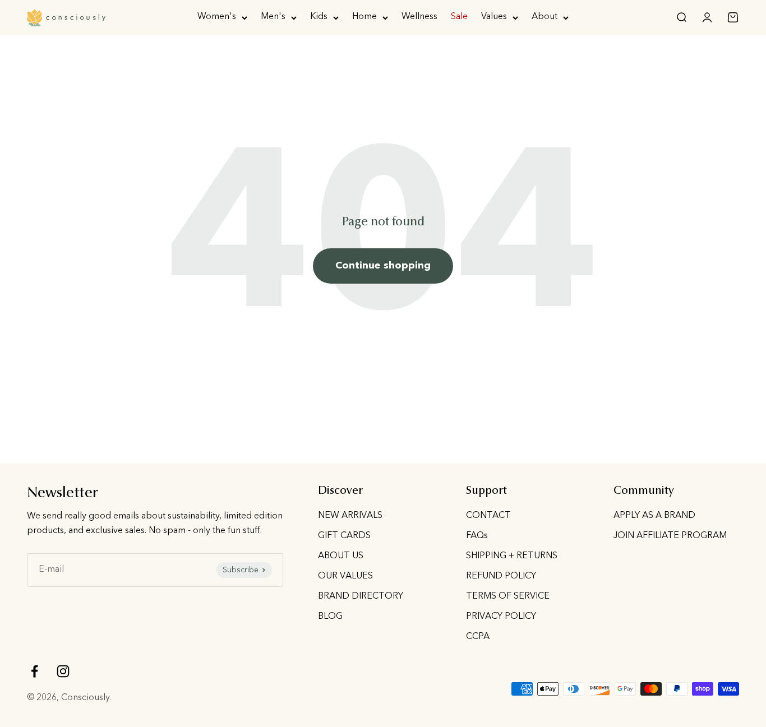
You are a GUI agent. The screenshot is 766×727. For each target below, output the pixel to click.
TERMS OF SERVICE (508, 596)
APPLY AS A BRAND (654, 515)
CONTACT (488, 515)
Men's (273, 16)
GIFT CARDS (344, 535)
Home (364, 16)
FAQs (477, 535)
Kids (318, 16)
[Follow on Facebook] (34, 671)
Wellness (419, 16)
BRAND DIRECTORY (360, 596)
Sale (459, 16)
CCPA (478, 636)
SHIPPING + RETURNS (511, 556)
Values (494, 16)
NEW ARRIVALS (350, 515)
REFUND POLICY (501, 576)
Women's (216, 16)
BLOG (330, 616)
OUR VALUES (345, 576)
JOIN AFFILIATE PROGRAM (670, 535)
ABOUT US (340, 556)
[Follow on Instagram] (63, 671)
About (544, 16)
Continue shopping (383, 266)
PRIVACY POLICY (501, 616)
